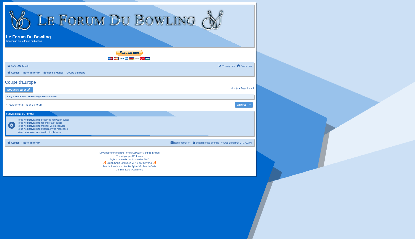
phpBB (118, 152)
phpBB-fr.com (135, 156)
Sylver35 (147, 163)
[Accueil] (116, 20)
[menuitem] (11, 66)
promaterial (121, 159)
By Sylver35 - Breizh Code (142, 166)
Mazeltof (138, 159)
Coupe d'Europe (20, 82)
